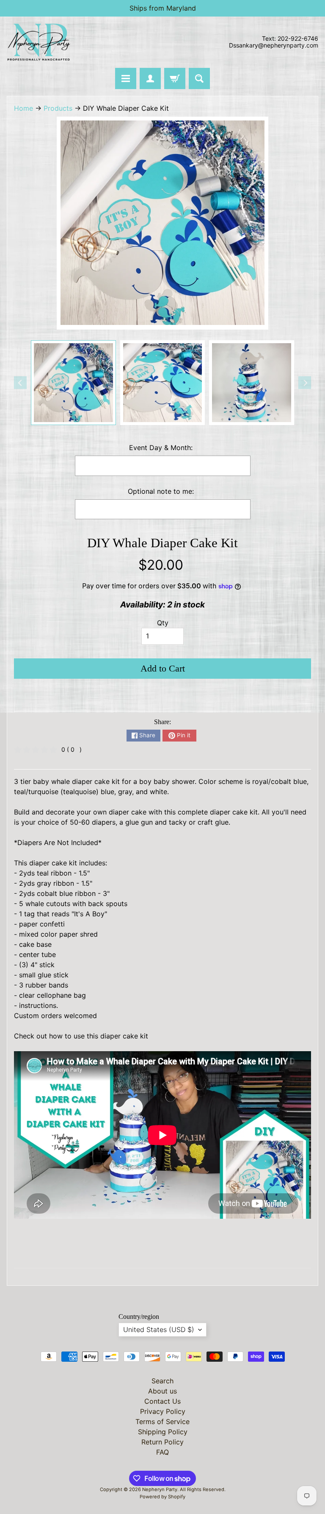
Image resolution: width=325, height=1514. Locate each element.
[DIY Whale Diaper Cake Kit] (73, 382)
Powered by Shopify (162, 1497)
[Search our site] (199, 78)
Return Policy (162, 1442)
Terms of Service (162, 1421)
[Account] (150, 78)
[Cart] (174, 78)
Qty (162, 622)
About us (162, 1391)
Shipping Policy (162, 1431)
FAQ (162, 1452)
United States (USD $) (158, 1329)
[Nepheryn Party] (38, 42)
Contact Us (162, 1401)
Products (58, 108)
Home (23, 108)
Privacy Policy (162, 1411)
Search (162, 1381)
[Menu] (125, 78)
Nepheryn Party (159, 1489)
